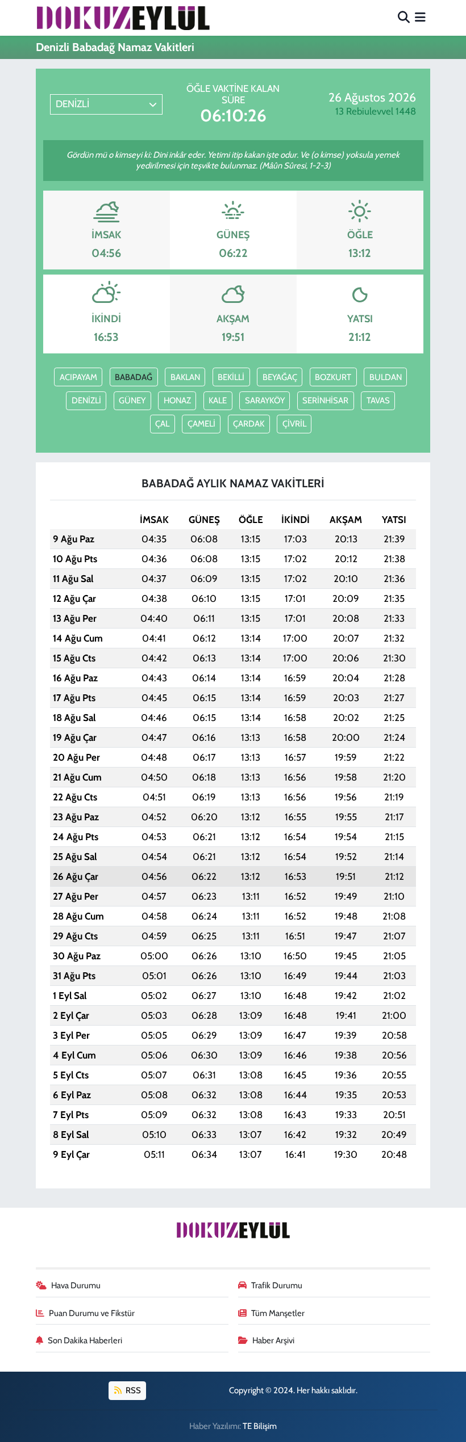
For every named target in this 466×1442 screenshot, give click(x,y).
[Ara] (404, 17)
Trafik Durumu (276, 1285)
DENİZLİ (86, 400)
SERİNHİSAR (325, 400)
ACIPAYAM (78, 377)
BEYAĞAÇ (280, 377)
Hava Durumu (76, 1285)
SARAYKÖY (265, 400)
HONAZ (177, 400)
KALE (218, 400)
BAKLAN (185, 377)
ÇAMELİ (201, 424)
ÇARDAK (248, 424)
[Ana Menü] (420, 17)
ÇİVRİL (294, 424)
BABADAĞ (133, 377)
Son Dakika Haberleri (85, 1340)
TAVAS (378, 400)
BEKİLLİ (231, 377)
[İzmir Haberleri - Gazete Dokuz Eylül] (123, 17)
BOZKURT (333, 377)
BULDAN (385, 377)
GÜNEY (132, 400)
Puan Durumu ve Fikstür (92, 1313)
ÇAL (162, 424)
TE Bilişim (260, 1426)
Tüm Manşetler (278, 1313)
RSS (132, 1390)
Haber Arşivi (273, 1340)
